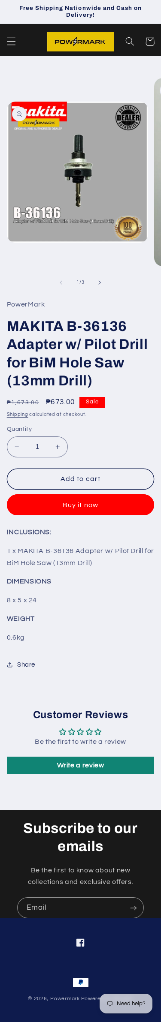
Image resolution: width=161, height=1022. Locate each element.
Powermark (65, 998)
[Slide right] (100, 282)
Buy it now (80, 505)
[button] (11, 41)
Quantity (19, 429)
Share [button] (26, 664)
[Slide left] (61, 282)
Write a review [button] (80, 765)
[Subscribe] (133, 907)
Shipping (17, 414)
